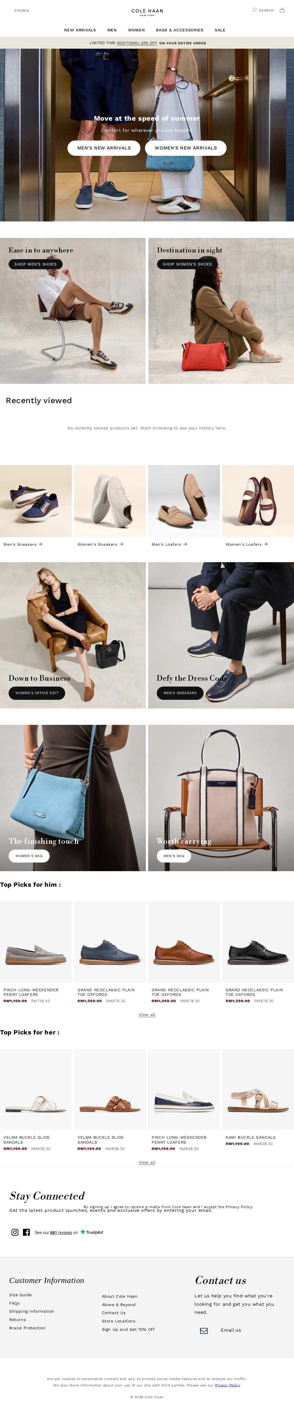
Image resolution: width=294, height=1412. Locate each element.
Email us (231, 1330)
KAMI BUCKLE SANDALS (251, 1137)
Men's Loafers (166, 544)
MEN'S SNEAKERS (180, 693)
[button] (82, 30)
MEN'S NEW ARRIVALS (104, 148)
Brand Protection (27, 1328)
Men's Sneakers (19, 544)
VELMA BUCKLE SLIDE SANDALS (26, 1139)
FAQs (14, 1303)
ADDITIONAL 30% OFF (137, 42)
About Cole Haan (120, 1296)
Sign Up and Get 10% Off (128, 1329)
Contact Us (114, 1312)
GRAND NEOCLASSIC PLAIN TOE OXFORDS (106, 992)
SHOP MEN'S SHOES (35, 264)
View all (147, 1014)
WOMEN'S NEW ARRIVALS (186, 148)
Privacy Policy (227, 1385)
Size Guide (20, 1294)
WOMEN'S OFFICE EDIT (37, 693)
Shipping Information (32, 1311)
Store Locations (119, 1321)
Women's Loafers (244, 544)
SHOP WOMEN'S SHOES (187, 264)
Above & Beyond (119, 1304)
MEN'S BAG (174, 856)
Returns (17, 1319)
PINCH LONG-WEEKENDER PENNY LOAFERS (31, 992)
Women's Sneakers (97, 544)
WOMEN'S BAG (29, 856)
